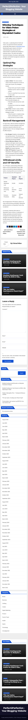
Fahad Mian (17, 243)
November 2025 (6, 450)
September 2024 (6, 498)
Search (4, 368)
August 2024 (5, 501)
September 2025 (6, 457)
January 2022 (5, 580)
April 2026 (4, 433)
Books (3, 596)
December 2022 (6, 570)
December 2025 (6, 447)
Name (4, 335)
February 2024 (5, 522)
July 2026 (4, 423)
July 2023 (4, 546)
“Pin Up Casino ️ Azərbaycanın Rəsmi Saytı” (13, 290)
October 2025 (5, 453)
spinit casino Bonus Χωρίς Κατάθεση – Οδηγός (8, 231)
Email (4, 341)
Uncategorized (6, 259)
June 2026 (4, 426)
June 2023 (4, 549)
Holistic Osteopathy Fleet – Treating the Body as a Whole (13, 682)
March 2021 (5, 587)
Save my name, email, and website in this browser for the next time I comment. (13, 356)
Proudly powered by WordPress (7, 717)
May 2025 (4, 471)
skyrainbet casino (21, 46)
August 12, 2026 (8, 669)
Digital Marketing (6, 610)
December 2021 (6, 584)
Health (3, 620)
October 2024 (5, 495)
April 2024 (4, 515)
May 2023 (4, 553)
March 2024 (5, 519)
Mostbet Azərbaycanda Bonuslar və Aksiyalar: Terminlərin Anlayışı (12, 262)
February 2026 (5, 440)
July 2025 (4, 464)
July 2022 (4, 573)
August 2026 (5, 419)
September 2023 (6, 539)
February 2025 (5, 481)
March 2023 (5, 560)
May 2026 (4, 429)
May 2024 (4, 512)
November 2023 (6, 532)
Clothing (4, 603)
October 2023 (5, 536)
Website (4, 347)
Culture (4, 606)
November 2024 (6, 491)
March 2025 (5, 477)
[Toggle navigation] (15, 14)
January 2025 (5, 484)
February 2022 (5, 577)
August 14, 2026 (8, 654)
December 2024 (6, 488)
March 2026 (5, 436)
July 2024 (4, 505)
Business (4, 600)
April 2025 (4, 474)
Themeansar (24, 717)
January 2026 (5, 443)
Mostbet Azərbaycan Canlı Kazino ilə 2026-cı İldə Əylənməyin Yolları (13, 276)
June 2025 (4, 467)
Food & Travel (5, 617)
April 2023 (4, 556)
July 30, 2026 (7, 684)
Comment (4, 309)
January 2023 (5, 567)
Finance (4, 613)
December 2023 (6, 529)
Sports (3, 624)
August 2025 (5, 460)
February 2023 (5, 563)
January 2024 (5, 525)
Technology (5, 627)
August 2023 (5, 543)
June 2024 (4, 508)
